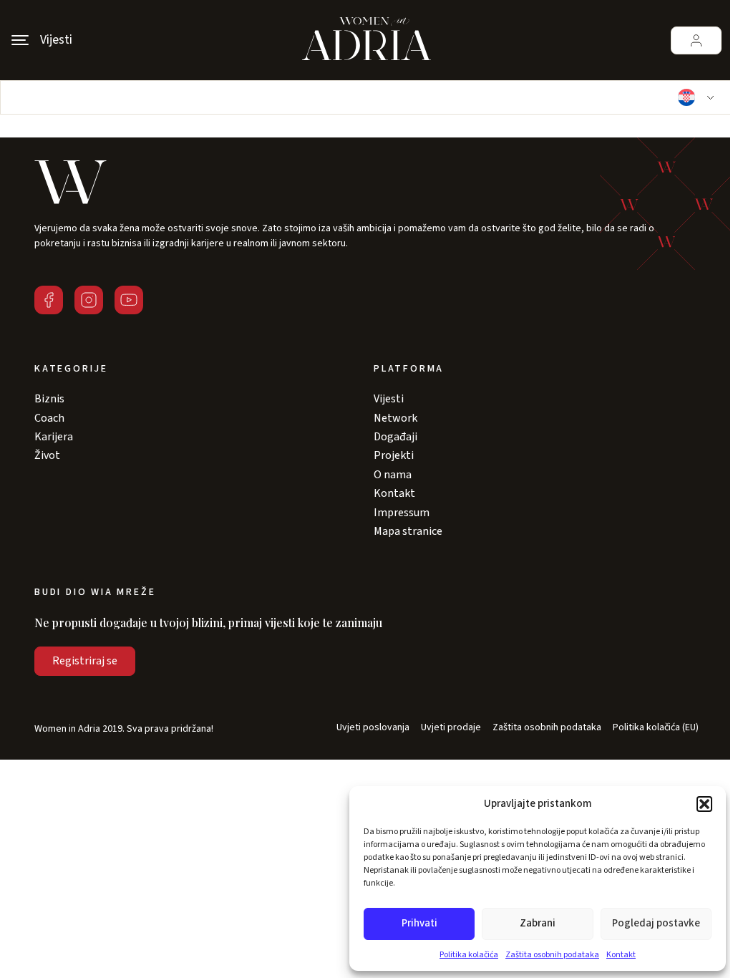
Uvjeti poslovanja (372, 728)
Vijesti (389, 398)
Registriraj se (84, 661)
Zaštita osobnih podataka (552, 955)
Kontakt (621, 955)
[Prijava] (696, 40)
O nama (393, 474)
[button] (704, 804)
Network (395, 418)
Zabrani (537, 923)
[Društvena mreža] (48, 300)
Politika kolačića (469, 955)
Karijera (53, 436)
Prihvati (419, 923)
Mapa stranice (408, 531)
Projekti (394, 455)
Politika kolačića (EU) (656, 728)
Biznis (49, 398)
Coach (49, 418)
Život (47, 455)
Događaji (395, 436)
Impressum (401, 512)
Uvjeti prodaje (451, 728)
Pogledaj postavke (656, 923)
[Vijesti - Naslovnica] (366, 40)
